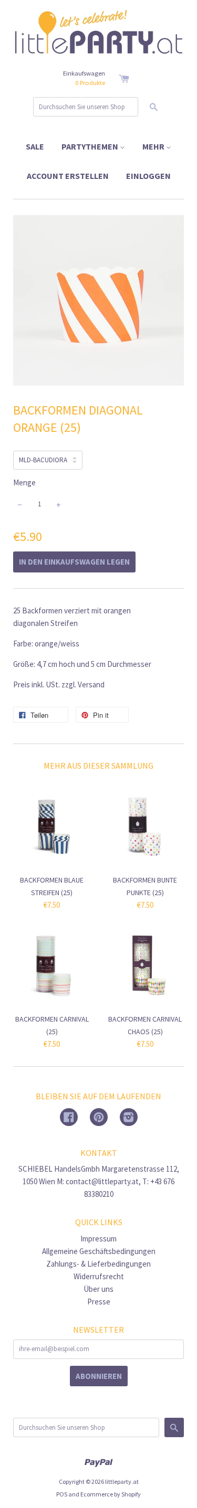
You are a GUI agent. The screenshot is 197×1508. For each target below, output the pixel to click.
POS (61, 1494)
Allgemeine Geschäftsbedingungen (98, 1251)
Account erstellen (68, 176)
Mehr (154, 146)
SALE (35, 146)
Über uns (98, 1289)
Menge (24, 482)
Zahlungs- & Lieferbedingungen (98, 1264)
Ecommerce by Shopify (110, 1494)
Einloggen (148, 176)
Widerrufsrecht (99, 1276)
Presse (98, 1302)
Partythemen (90, 146)
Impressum (98, 1239)
